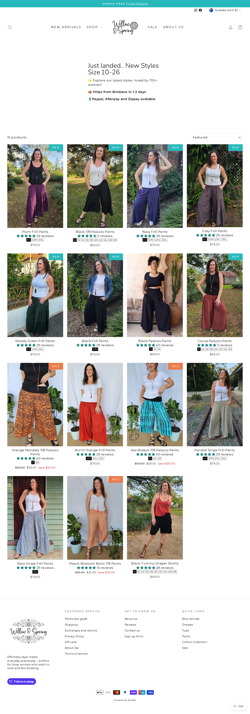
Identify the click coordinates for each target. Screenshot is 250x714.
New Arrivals (66, 27)
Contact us (132, 630)
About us (173, 27)
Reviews (130, 624)
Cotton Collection (194, 642)
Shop (93, 27)
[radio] (28, 240)
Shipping (71, 624)
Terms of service (76, 653)
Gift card (71, 642)
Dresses (187, 624)
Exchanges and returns (81, 630)
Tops (185, 630)
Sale (153, 27)
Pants (186, 636)
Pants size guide (76, 619)
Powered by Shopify (125, 700)
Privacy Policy (74, 636)
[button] (26, 236)
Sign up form (134, 636)
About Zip (72, 648)
